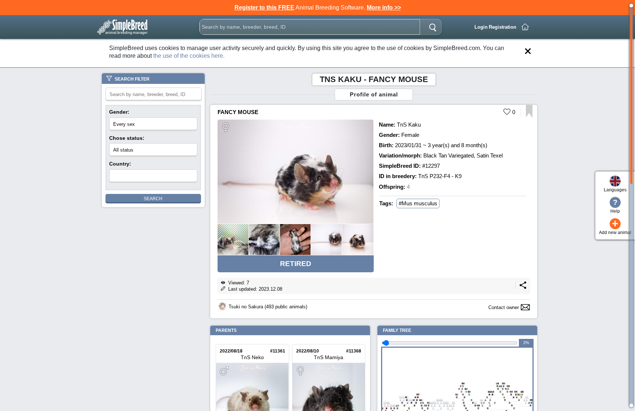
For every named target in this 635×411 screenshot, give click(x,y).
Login (481, 27)
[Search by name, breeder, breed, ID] (432, 27)
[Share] (523, 287)
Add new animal (615, 226)
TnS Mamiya (328, 357)
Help (615, 206)
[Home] (525, 27)
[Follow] (528, 116)
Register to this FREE (264, 7)
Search (153, 198)
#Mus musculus (418, 203)
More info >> (384, 7)
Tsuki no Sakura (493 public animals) (268, 306)
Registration (502, 27)
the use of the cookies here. (189, 56)
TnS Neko (252, 357)
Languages (615, 189)
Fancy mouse (238, 112)
